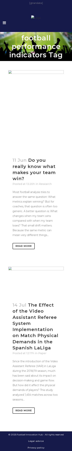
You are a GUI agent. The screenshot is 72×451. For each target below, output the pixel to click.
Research (45, 184)
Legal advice (36, 441)
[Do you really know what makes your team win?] (36, 111)
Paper (42, 353)
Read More (24, 246)
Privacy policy (36, 447)
